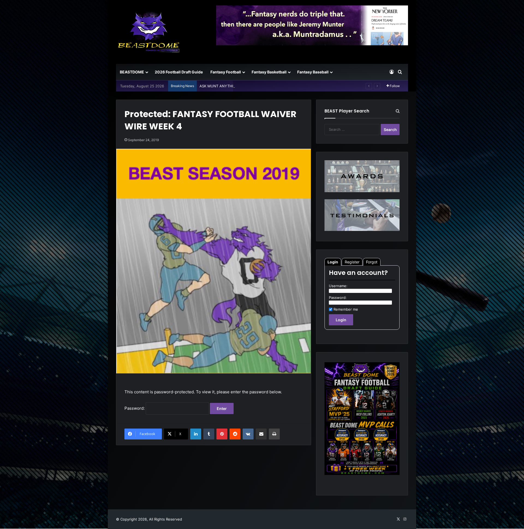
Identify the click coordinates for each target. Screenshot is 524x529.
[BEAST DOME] (148, 32)
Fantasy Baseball (313, 72)
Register (352, 262)
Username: (338, 286)
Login (332, 262)
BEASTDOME (132, 72)
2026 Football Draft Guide (179, 72)
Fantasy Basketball (269, 72)
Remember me (346, 309)
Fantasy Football (225, 72)
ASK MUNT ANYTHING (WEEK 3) (227, 86)
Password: (135, 408)
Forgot (371, 262)
